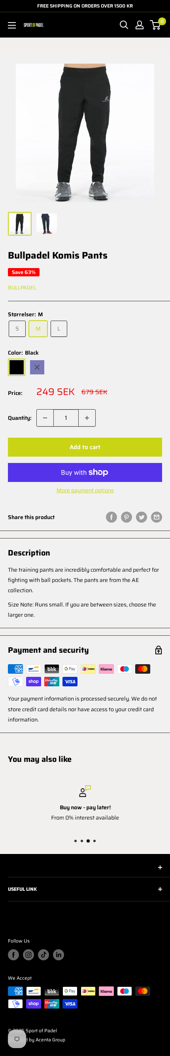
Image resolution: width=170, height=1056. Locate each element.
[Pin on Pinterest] (126, 516)
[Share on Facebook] (111, 516)
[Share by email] (156, 516)
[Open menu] (12, 25)
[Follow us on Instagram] (28, 954)
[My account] (140, 25)
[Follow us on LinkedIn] (58, 954)
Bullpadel (22, 287)
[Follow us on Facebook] (13, 954)
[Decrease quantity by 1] (45, 418)
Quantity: (20, 418)
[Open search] (124, 25)
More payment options (85, 490)
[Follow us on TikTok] (43, 954)
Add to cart (85, 447)
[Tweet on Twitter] (141, 516)
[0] (156, 25)
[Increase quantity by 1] (87, 418)
